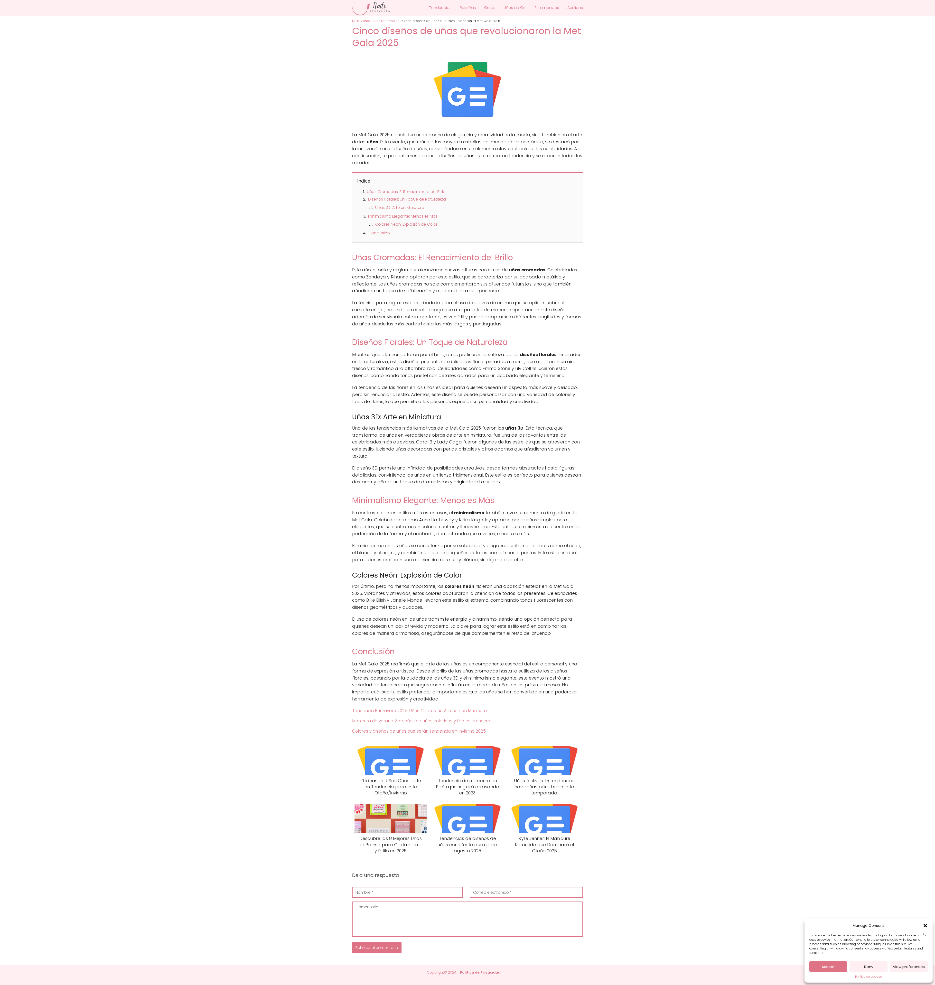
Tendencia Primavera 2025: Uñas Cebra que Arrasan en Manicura (419, 711)
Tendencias (440, 7)
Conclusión (379, 233)
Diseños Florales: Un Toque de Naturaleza (407, 199)
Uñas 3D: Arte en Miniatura (399, 207)
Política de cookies (868, 977)
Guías (489, 7)
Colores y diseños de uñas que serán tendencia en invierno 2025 (419, 731)
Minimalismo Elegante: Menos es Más (403, 216)
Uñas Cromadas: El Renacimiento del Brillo (406, 191)
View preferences (909, 966)
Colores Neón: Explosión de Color (406, 224)
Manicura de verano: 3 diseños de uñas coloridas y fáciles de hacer (421, 721)
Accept (828, 966)
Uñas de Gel (515, 7)
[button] (925, 925)
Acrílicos (575, 7)
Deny (868, 966)
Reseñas (468, 7)
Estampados (547, 7)
